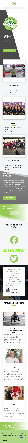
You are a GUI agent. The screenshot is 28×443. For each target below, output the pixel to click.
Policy (21, 437)
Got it (5, 440)
